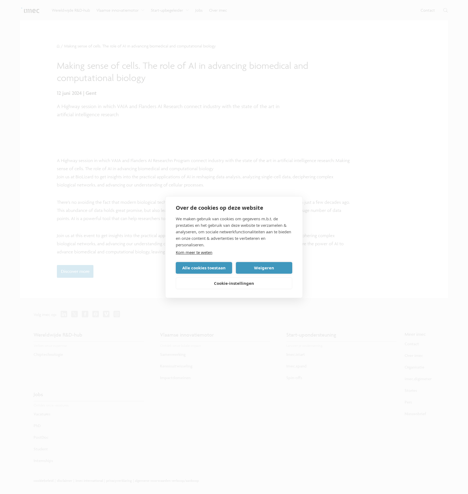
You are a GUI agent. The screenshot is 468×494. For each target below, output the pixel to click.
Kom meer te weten (194, 252)
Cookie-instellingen (234, 283)
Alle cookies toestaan (204, 267)
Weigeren (264, 267)
